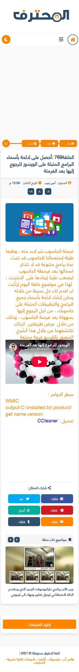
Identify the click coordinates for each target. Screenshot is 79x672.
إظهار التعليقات (39, 624)
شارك (54, 498)
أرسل (22, 510)
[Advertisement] (39, 89)
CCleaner (48, 420)
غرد (21, 498)
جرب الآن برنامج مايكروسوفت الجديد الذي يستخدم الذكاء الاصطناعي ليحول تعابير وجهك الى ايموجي (41, 591)
